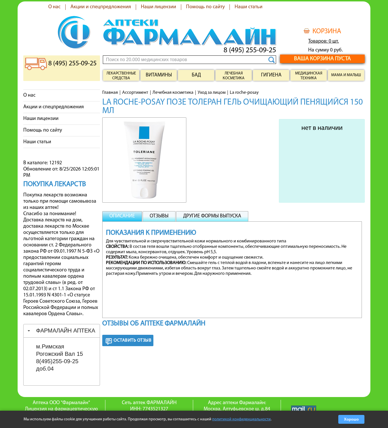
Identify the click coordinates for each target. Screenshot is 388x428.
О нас (54, 7)
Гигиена (271, 75)
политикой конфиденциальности (241, 419)
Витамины (159, 75)
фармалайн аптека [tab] (65, 330)
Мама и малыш (346, 75)
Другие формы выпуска (212, 216)
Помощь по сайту (205, 7)
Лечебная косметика (234, 75)
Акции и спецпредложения (100, 7)
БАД (196, 75)
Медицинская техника (308, 75)
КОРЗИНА (326, 31)
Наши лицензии (158, 7)
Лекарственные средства (121, 75)
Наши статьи (248, 7)
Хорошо (351, 419)
